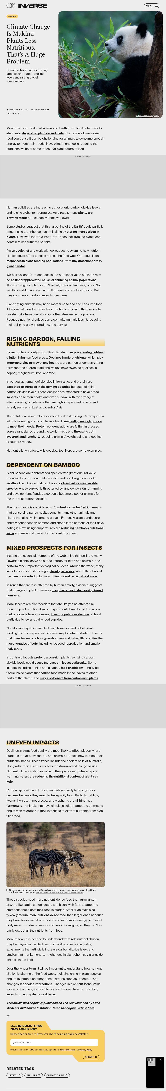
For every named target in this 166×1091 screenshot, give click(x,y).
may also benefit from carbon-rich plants (69, 678)
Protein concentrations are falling (60, 426)
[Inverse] (33, 6)
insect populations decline (70, 614)
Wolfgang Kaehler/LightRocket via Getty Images (59, 892)
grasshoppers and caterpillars (65, 638)
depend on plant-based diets (43, 133)
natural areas (88, 576)
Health (13, 1075)
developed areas (62, 571)
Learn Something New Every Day (26, 1026)
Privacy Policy (85, 1050)
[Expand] (150, 1059)
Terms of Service (67, 1050)
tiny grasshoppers (85, 261)
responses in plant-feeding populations (34, 261)
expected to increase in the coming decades (38, 387)
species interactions (37, 984)
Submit (89, 1057)
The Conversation (39, 109)
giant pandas (15, 266)
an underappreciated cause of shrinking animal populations (53, 280)
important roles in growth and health (32, 363)
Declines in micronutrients (67, 357)
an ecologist (20, 251)
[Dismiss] (160, 1059)
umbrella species (68, 507)
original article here (80, 1008)
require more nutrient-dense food (42, 915)
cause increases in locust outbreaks (60, 663)
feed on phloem (72, 668)
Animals (32, 1075)
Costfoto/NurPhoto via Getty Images (147, 116)
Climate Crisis (55, 1075)
